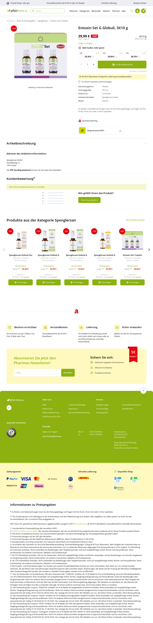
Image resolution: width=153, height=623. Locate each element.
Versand (143, 71)
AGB (44, 405)
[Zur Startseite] (17, 10)
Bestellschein (127, 408)
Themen (116, 11)
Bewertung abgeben (89, 200)
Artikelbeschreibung (21, 143)
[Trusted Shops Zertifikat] (11, 432)
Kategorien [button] (85, 11)
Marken (106, 11)
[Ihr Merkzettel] (131, 10)
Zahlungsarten (102, 412)
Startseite (10, 21)
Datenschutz (47, 408)
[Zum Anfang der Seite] (143, 391)
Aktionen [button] (73, 11)
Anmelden (67, 372)
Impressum (73, 408)
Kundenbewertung (21, 178)
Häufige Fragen (102, 405)
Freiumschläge (102, 408)
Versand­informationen (131, 405)
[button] (149, 249)
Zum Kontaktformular (51, 436)
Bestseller (96, 11)
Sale (124, 11)
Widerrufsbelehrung (50, 412)
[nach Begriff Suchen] (33, 11)
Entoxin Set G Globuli (59, 21)
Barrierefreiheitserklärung (79, 412)
